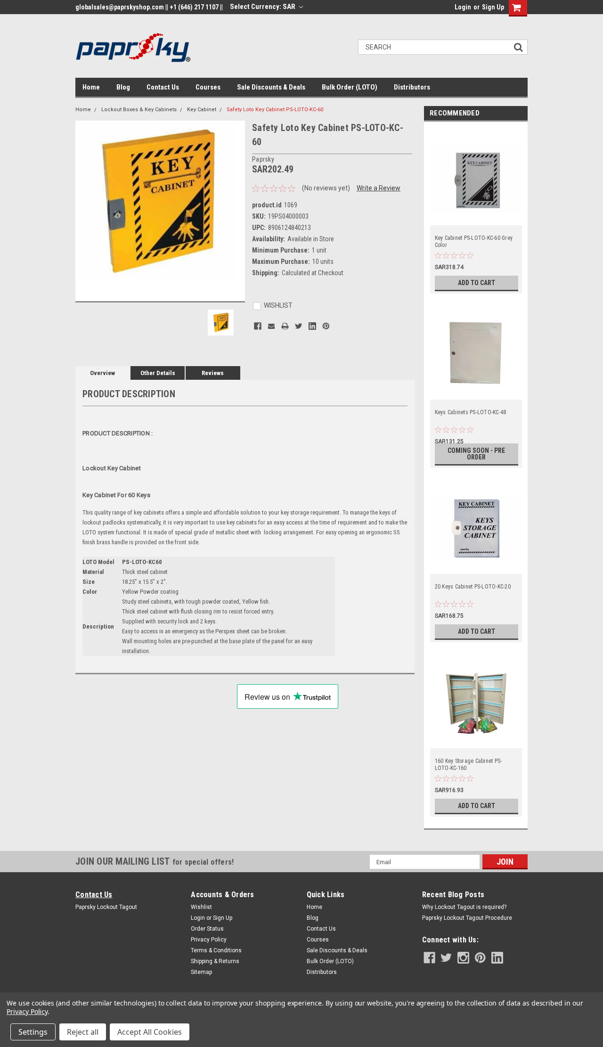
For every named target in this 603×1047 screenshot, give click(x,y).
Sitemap (201, 972)
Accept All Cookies (149, 1032)
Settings (33, 1032)
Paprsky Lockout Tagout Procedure (467, 918)
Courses (208, 87)
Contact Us (163, 87)
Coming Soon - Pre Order (476, 454)
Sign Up (493, 7)
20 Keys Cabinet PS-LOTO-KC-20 (473, 586)
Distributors (412, 87)
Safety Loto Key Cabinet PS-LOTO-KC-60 (275, 109)
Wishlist (201, 907)
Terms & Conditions (216, 950)
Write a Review (378, 188)
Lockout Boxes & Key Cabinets (139, 109)
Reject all (82, 1032)
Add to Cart (476, 282)
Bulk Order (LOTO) (349, 87)
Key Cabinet (201, 109)
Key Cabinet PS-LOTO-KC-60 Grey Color (474, 241)
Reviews (213, 372)
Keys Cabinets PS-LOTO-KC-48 (470, 412)
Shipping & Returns (215, 961)
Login (463, 7)
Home (91, 87)
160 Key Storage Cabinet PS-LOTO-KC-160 (468, 764)
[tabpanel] (476, 210)
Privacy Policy (209, 939)
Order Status (207, 928)
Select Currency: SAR (263, 6)
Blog (123, 87)
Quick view (475, 218)
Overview (102, 372)
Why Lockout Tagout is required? (464, 907)
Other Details (157, 372)
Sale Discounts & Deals (271, 87)
